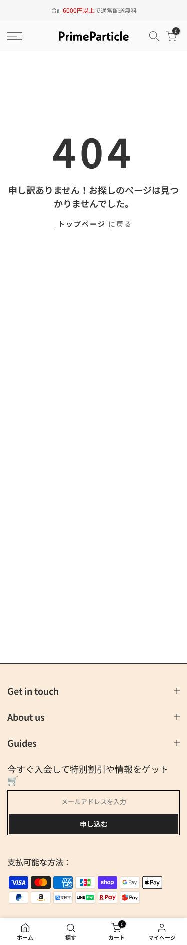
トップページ (82, 224)
